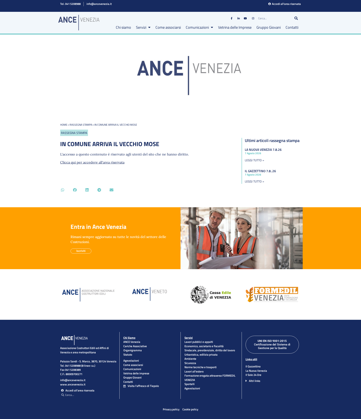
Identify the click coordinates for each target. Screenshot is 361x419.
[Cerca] (296, 18)
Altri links (254, 381)
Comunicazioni (197, 27)
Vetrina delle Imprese (235, 27)
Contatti (292, 27)
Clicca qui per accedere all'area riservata (92, 162)
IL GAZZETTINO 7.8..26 (260, 171)
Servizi (141, 27)
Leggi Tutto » (254, 160)
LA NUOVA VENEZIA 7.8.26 (263, 149)
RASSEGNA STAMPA (81, 125)
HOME (63, 125)
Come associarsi (168, 27)
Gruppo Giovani (268, 27)
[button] (62, 190)
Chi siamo (123, 27)
